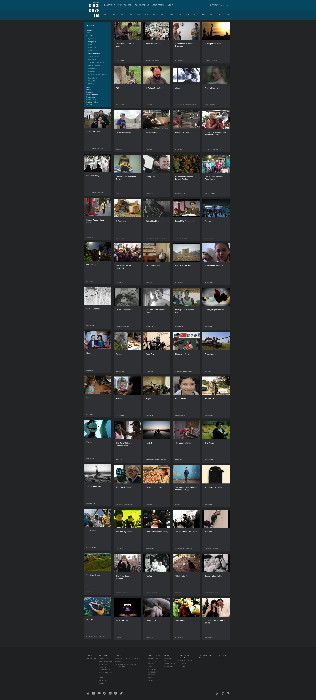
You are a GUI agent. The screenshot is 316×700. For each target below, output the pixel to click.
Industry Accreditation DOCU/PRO (128, 658)
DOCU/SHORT (93, 51)
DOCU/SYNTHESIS (142, 5)
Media (170, 5)
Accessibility (153, 672)
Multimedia (168, 666)
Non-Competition (105, 661)
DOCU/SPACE (182, 666)
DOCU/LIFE (92, 45)
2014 (195, 15)
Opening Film (92, 39)
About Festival (158, 5)
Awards (101, 683)
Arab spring (92, 59)
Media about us (92, 94)
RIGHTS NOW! (103, 664)
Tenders (89, 104)
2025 (105, 15)
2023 (122, 15)
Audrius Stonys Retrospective (97, 74)
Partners (89, 92)
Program (89, 35)
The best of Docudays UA (96, 62)
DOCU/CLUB (182, 663)
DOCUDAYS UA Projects (183, 657)
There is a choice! (93, 56)
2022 (130, 15)
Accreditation (169, 663)
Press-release (91, 97)
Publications (91, 658)
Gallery (88, 87)
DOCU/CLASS (93, 84)
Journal (89, 656)
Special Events (93, 78)
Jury (120, 5)
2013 (203, 15)
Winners (89, 30)
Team (150, 666)
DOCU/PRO (128, 5)
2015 (187, 15)
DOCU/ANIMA (92, 68)
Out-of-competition (94, 53)
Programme (109, 5)
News (88, 89)
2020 (146, 15)
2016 (179, 15)
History (151, 678)
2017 (171, 15)
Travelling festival (185, 661)
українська (96, 2)
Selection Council (152, 662)
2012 (211, 15)
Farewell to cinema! (94, 65)
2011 (219, 15)
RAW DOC (118, 661)
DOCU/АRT (92, 71)
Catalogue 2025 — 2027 (220, 5)
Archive (151, 680)
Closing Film (92, 81)
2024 (113, 15)
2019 (154, 15)
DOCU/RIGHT (92, 48)
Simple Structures (103, 676)
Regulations (153, 658)
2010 (228, 15)
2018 (162, 15)
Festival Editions (92, 102)
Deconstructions (105, 673)
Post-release (91, 99)
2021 (138, 15)
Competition (92, 42)
